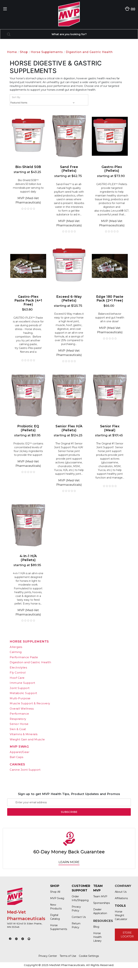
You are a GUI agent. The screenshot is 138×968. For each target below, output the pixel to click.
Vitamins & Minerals (24, 734)
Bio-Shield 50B (28, 167)
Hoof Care (17, 677)
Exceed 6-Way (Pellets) (69, 299)
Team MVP (100, 896)
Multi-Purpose (20, 698)
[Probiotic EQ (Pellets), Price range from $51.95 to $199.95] (28, 396)
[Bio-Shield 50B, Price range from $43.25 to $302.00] (28, 136)
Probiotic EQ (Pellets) (28, 428)
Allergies (16, 647)
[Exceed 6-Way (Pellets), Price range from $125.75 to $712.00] (69, 266)
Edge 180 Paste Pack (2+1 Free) (109, 299)
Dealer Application (100, 911)
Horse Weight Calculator (121, 915)
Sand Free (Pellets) (69, 169)
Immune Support (22, 683)
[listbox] (43, 102)
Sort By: (16, 97)
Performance (19, 713)
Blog (96, 926)
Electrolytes (18, 667)
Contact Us (79, 917)
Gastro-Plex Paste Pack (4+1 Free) (28, 300)
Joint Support (20, 688)
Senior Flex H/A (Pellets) (69, 428)
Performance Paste (24, 657)
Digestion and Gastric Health (30, 662)
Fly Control (18, 672)
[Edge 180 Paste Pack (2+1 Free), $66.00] (110, 266)
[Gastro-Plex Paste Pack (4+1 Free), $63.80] (28, 266)
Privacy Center (47, 956)
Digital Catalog (55, 916)
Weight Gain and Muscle (27, 739)
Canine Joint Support (25, 769)
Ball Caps (16, 757)
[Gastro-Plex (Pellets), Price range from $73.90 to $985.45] (110, 136)
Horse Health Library (97, 937)
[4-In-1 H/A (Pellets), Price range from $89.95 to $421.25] (28, 525)
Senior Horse (19, 724)
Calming (16, 652)
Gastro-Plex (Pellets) (112, 169)
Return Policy (76, 925)
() (132, 9)
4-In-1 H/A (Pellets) (28, 558)
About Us (120, 891)
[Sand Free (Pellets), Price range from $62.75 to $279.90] (69, 136)
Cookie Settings (89, 956)
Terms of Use (68, 956)
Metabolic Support (23, 693)
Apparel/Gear (19, 752)
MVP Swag (19, 746)
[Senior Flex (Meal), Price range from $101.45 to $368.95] (110, 396)
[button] (10, 938)
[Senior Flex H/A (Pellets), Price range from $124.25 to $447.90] (69, 396)
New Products (56, 906)
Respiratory (18, 719)
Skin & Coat (18, 729)
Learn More (69, 862)
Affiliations (121, 898)
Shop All (55, 891)
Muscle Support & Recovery (30, 703)
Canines (17, 764)
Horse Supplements (29, 641)
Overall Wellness (22, 708)
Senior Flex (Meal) (110, 428)
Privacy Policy (76, 908)
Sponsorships (100, 903)
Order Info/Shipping (79, 898)
